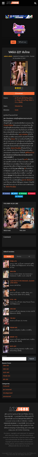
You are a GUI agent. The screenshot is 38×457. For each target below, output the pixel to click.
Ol (21, 320)
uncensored (7, 396)
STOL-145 (13, 300)
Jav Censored (7, 389)
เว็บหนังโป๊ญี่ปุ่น (8, 125)
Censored (6, 386)
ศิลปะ (27, 292)
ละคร (23, 276)
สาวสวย (28, 311)
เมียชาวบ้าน (21, 294)
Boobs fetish (18, 274)
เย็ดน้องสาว (30, 180)
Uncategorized (7, 393)
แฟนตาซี (28, 276)
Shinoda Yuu (18, 106)
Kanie (16, 110)
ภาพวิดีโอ (29, 330)
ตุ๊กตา (31, 98)
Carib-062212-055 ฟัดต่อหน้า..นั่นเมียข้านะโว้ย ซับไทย (22, 282)
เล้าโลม (12, 267)
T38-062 (12, 318)
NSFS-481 (13, 346)
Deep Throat (26, 302)
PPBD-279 (13, 261)
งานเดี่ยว (19, 276)
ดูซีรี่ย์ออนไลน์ (29, 152)
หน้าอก (15, 294)
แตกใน (26, 159)
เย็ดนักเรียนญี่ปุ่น (16, 148)
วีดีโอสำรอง (22, 42)
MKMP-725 (13, 337)
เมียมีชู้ (20, 102)
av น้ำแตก (18, 98)
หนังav (13, 139)
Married (23, 311)
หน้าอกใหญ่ (24, 100)
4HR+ (15, 263)
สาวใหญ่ (17, 100)
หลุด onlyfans (23, 134)
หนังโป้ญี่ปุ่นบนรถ (21, 265)
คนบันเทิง (17, 330)
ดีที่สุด (13, 265)
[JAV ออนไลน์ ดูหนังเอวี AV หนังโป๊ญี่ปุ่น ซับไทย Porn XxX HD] (12, 3)
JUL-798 (12, 290)
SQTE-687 (6, 372)
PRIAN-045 (13, 328)
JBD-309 (5, 379)
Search (4, 356)
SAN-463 (13, 309)
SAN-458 (13, 272)
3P (15, 302)
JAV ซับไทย (25, 98)
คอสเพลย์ (27, 263)
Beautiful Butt (25, 339)
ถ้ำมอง (32, 302)
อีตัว (16, 341)
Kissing (16, 348)
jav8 (13, 42)
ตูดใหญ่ (12, 341)
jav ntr (24, 180)
